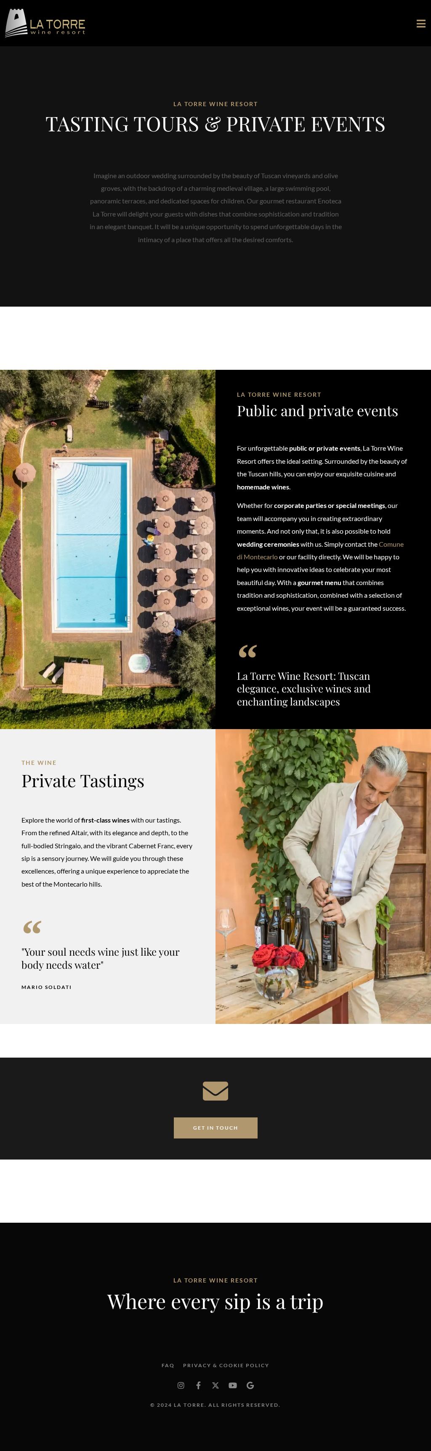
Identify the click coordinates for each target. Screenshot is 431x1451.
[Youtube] (232, 1385)
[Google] (250, 1385)
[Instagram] (181, 1385)
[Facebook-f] (198, 1385)
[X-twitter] (215, 1385)
